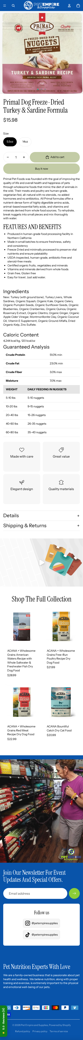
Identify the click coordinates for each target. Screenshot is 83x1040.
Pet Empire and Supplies (34, 1025)
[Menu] (4, 5)
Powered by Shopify (60, 1025)
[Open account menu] (69, 5)
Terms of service (59, 1031)
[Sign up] (74, 893)
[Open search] (13, 5)
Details (11, 515)
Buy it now (41, 168)
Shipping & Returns (24, 525)
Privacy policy (39, 1031)
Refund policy (22, 1031)
